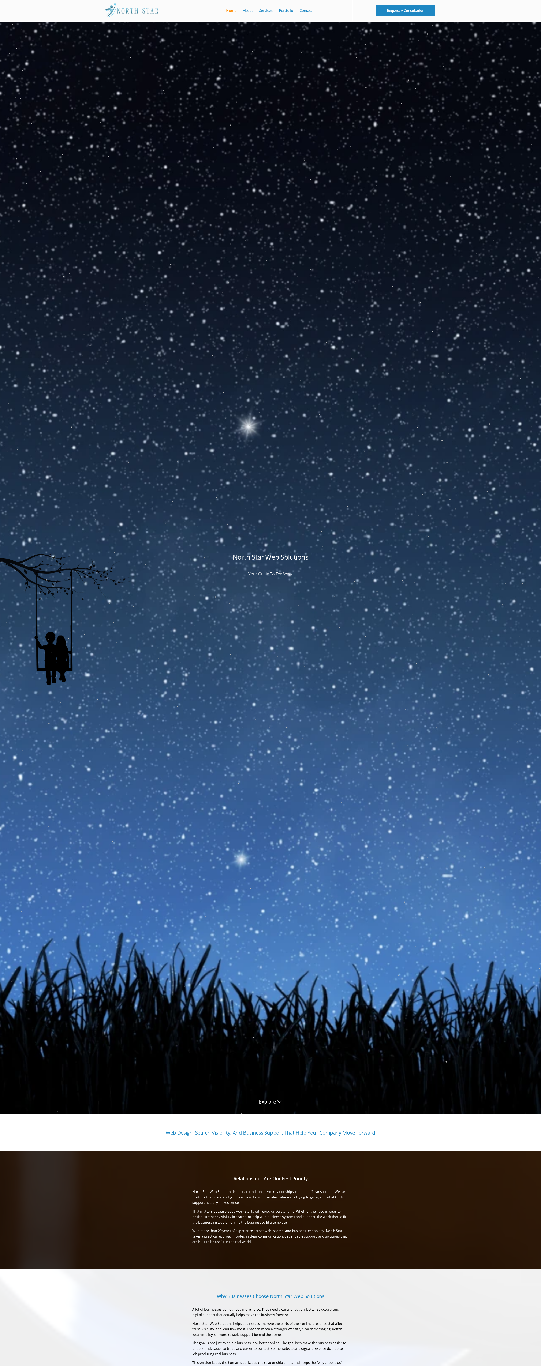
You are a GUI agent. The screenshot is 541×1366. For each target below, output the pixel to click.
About (248, 10)
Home (231, 10)
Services (266, 10)
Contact (305, 10)
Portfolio (286, 10)
